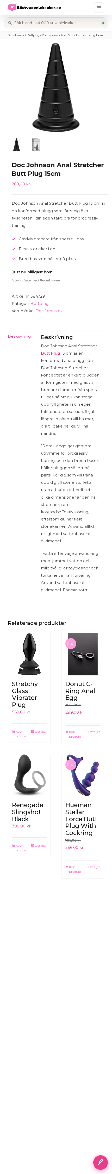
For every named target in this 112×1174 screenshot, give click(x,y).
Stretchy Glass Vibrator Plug (25, 694)
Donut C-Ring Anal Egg (80, 690)
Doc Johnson (48, 310)
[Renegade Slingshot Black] (29, 775)
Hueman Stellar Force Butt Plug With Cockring (81, 819)
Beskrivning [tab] (19, 336)
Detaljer (41, 731)
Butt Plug (50, 353)
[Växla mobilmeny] (99, 7)
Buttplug (33, 35)
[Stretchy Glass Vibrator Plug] (29, 654)
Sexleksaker (16, 35)
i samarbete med (36, 280)
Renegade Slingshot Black (27, 812)
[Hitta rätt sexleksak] (100, 1162)
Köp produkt (22, 734)
